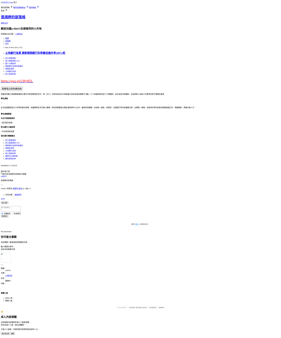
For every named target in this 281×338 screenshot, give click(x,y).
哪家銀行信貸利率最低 (14, 66)
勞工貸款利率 (10, 74)
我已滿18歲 (5, 333)
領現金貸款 (9, 69)
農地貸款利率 (10, 159)
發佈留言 (4, 216)
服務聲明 (161, 307)
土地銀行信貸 (10, 71)
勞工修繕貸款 (10, 58)
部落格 (8, 41)
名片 (7, 44)
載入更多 (4, 203)
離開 (12, 333)
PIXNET (124, 307)
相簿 (7, 38)
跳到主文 (4, 23)
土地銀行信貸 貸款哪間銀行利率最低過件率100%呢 (35, 52)
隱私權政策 (152, 307)
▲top (3, 198)
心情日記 (18, 34)
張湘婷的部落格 (13, 17)
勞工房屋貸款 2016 (12, 61)
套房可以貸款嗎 (11, 156)
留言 (20, 188)
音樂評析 (18, 195)
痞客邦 (15, 188)
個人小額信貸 (10, 63)
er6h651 (4, 176)
